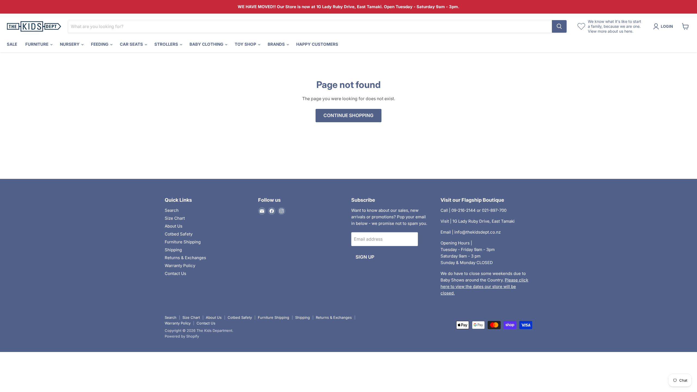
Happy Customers (317, 44)
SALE (12, 44)
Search (172, 210)
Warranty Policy (180, 265)
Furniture (37, 44)
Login (667, 26)
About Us (173, 226)
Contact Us (175, 273)
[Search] (559, 26)
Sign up (365, 257)
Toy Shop (246, 44)
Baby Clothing (206, 44)
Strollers (166, 44)
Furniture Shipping (183, 241)
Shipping (173, 249)
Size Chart (175, 218)
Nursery (70, 44)
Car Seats (132, 44)
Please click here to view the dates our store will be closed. (484, 286)
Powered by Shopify (182, 336)
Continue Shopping (348, 115)
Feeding (100, 44)
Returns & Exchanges (185, 257)
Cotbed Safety (178, 234)
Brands (277, 44)
